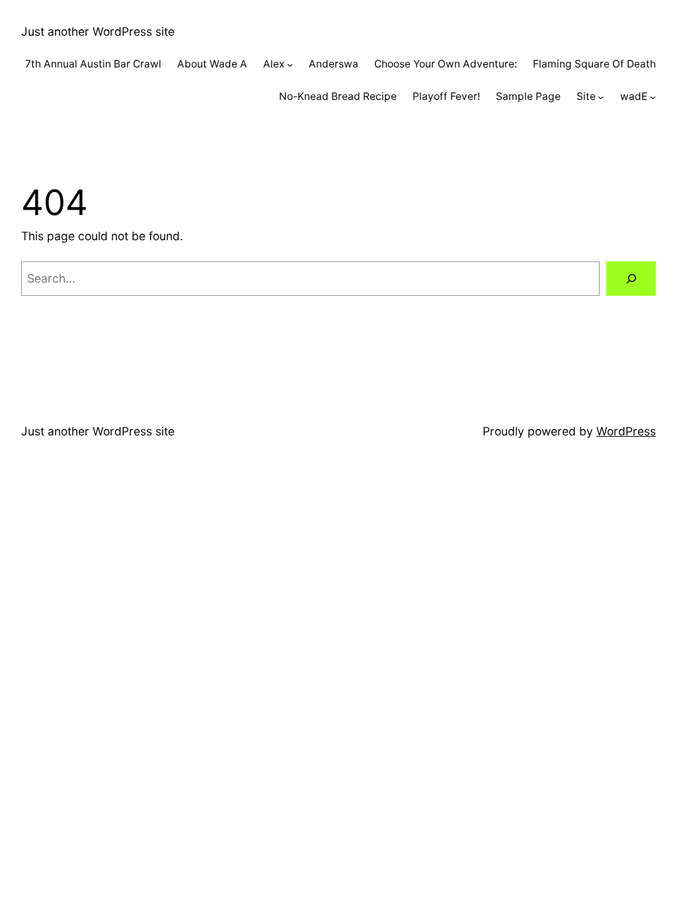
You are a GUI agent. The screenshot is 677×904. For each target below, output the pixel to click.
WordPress (626, 431)
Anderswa (333, 64)
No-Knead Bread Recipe (338, 96)
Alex (273, 64)
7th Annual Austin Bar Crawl (93, 64)
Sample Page (528, 96)
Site (586, 96)
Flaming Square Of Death (594, 64)
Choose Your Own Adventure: (445, 64)
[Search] (631, 278)
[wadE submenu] (653, 97)
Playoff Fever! (446, 96)
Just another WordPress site (98, 31)
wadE (633, 96)
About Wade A (212, 64)
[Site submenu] (601, 97)
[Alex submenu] (290, 65)
